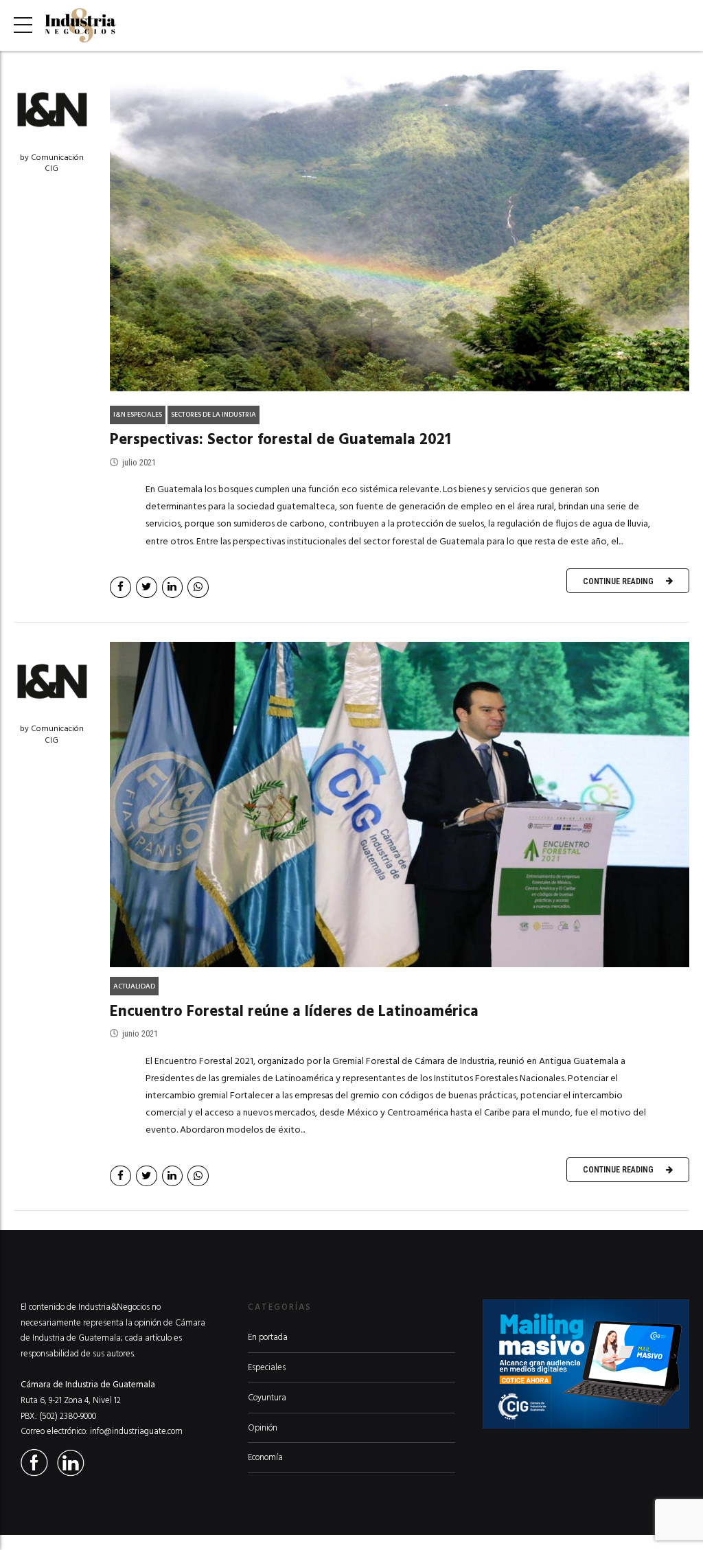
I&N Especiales (137, 414)
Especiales (267, 1367)
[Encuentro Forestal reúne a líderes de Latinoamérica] (399, 805)
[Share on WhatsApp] (198, 587)
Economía (265, 1457)
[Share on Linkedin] (172, 587)
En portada (268, 1337)
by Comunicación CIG (52, 163)
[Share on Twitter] (146, 587)
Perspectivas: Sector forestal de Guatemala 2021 (280, 439)
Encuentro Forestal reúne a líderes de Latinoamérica (294, 1011)
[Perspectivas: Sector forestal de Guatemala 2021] (399, 233)
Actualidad (134, 986)
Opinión (262, 1428)
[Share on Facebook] (120, 587)
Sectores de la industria (213, 414)
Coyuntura (267, 1397)
